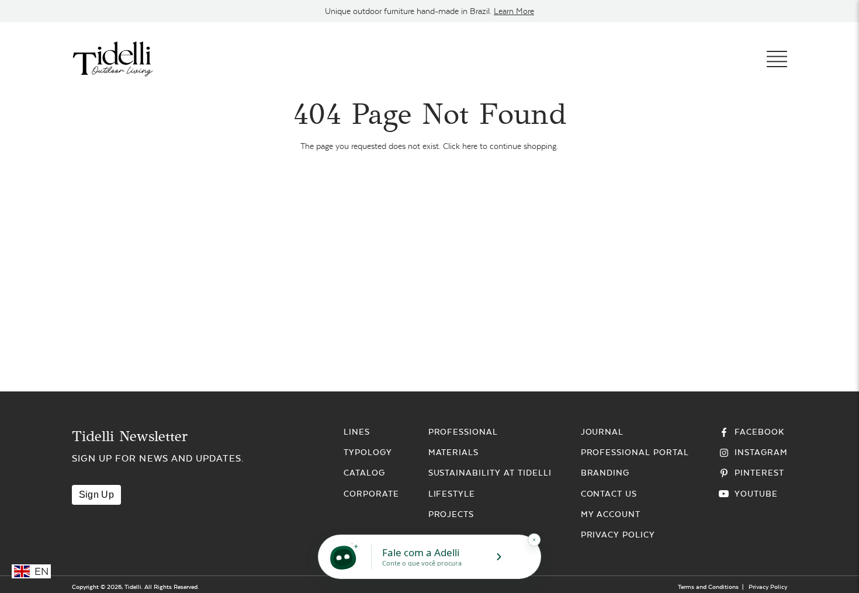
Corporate (371, 493)
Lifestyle (452, 493)
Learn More (514, 11)
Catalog (364, 472)
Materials (453, 452)
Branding (605, 472)
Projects (451, 514)
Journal (602, 431)
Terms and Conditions (708, 587)
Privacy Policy (618, 534)
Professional (463, 431)
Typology (368, 452)
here (469, 146)
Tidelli (132, 587)
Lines (357, 431)
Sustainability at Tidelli (490, 472)
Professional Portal (635, 452)
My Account (611, 514)
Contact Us (609, 493)
